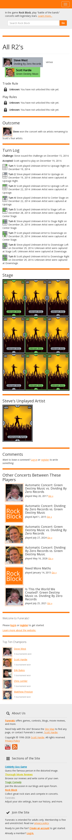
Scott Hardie (20, 659)
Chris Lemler (20, 681)
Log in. (30, 833)
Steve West (20, 648)
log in (13, 625)
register (45, 459)
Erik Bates (19, 670)
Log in (34, 459)
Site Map (49, 729)
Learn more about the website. (19, 630)
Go (63, 23)
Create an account (39, 828)
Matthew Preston (23, 691)
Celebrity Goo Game (16, 766)
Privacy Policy (12, 740)
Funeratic (10, 720)
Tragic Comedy (13, 782)
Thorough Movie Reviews (19, 774)
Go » (50, 496)
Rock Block (11, 789)
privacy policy (41, 823)
